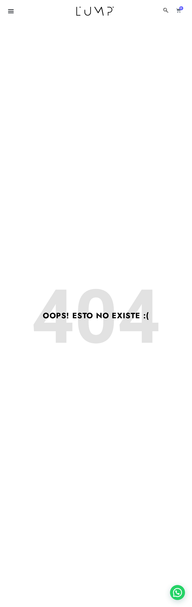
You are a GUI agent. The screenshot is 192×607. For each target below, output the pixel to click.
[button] (11, 11)
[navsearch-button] (166, 11)
